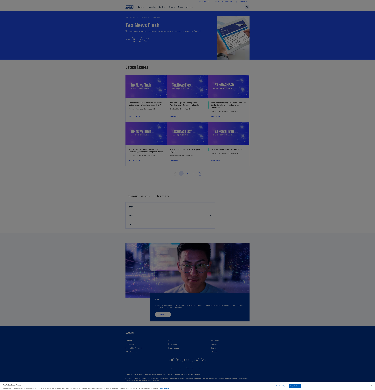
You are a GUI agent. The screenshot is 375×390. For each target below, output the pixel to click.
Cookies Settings (281, 385)
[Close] (372, 386)
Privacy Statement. (164, 388)
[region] (187, 386)
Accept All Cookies (295, 385)
